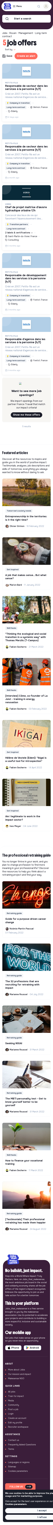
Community (13, 1405)
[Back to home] (13, 1259)
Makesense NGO (16, 1378)
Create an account (17, 1418)
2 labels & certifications (18, 232)
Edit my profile (15, 1422)
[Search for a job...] (38, 6)
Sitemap (12, 1466)
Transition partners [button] (17, 224)
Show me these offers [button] (26, 414)
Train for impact (16, 1396)
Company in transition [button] (18, 103)
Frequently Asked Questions (22, 1444)
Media (11, 1400)
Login (11, 1413)
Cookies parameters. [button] (16, 1504)
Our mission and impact (19, 1374)
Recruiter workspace (18, 1427)
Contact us (13, 1440)
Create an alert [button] (26, 56)
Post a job (13, 1409)
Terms (11, 1449)
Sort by (8, 49)
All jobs (11, 1391)
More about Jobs (16, 1369)
